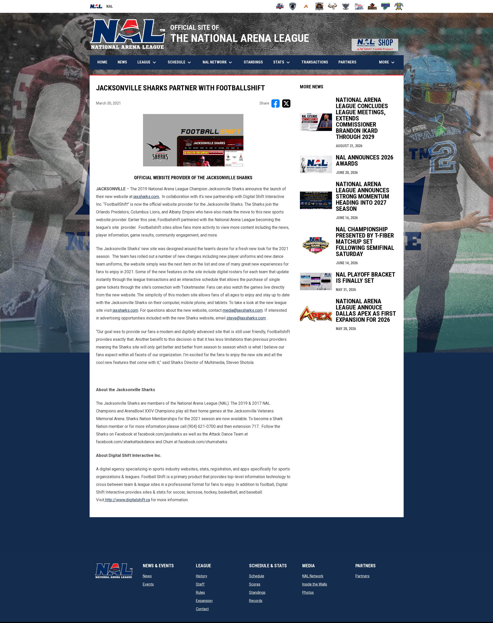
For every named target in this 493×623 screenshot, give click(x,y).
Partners (362, 576)
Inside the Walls (314, 584)
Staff (200, 584)
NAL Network (312, 576)
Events (148, 584)
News (147, 576)
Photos (308, 592)
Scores (254, 584)
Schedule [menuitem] (180, 62)
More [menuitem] (387, 62)
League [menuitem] (147, 62)
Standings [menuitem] (253, 62)
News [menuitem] (122, 62)
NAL (101, 7)
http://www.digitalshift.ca (127, 499)
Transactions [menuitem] (314, 62)
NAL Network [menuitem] (220, 62)
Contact (202, 609)
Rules (200, 592)
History (201, 576)
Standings (257, 592)
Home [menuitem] (102, 62)
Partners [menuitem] (347, 62)
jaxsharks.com (146, 196)
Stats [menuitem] (282, 62)
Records (255, 601)
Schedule (256, 576)
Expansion (204, 601)
